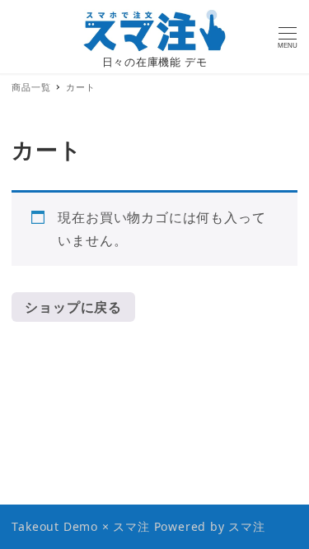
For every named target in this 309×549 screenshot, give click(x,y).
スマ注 (246, 526)
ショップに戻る (73, 307)
